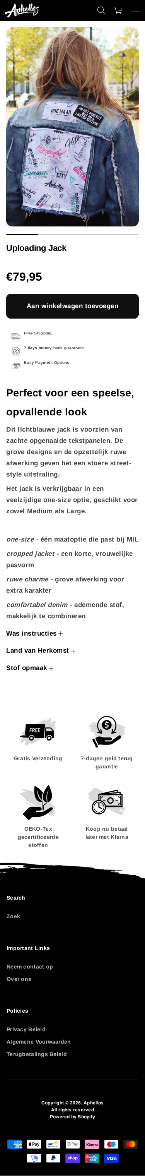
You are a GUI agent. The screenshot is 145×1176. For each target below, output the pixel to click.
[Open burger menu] (135, 10)
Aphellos (94, 1103)
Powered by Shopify (72, 1116)
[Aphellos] (22, 10)
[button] (101, 10)
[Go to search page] (101, 10)
